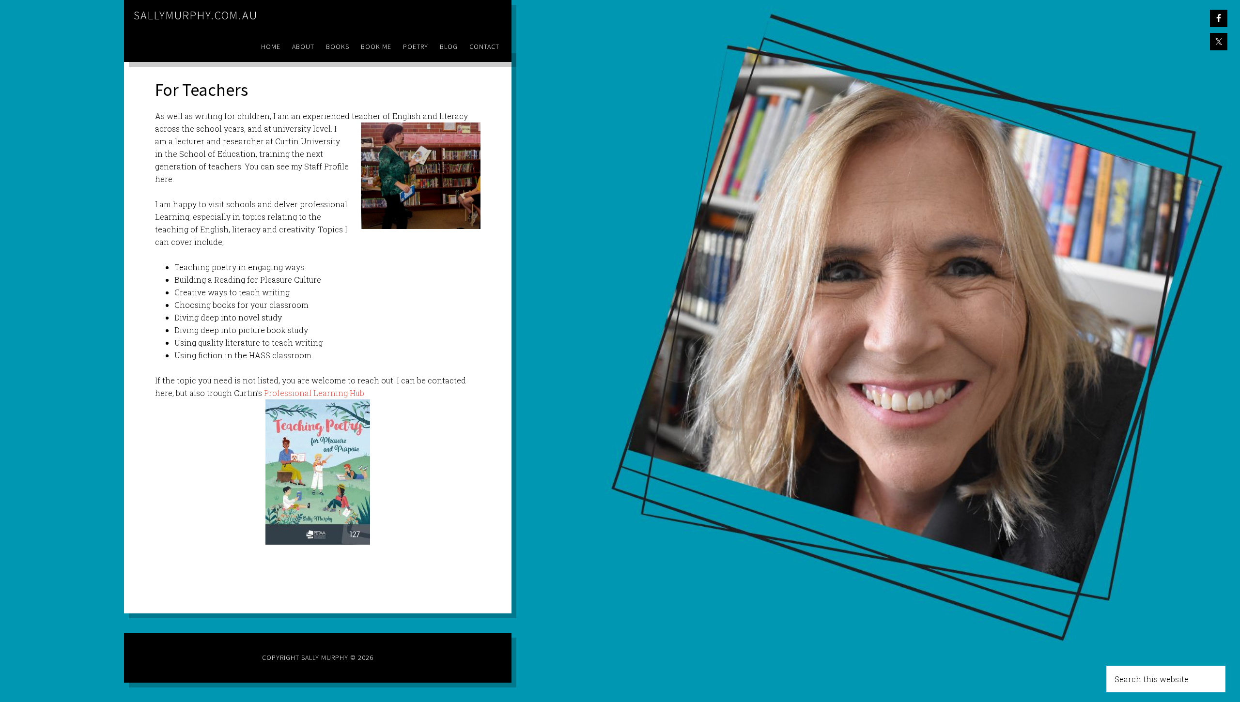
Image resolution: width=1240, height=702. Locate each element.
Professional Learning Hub (314, 393)
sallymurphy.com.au (196, 15)
